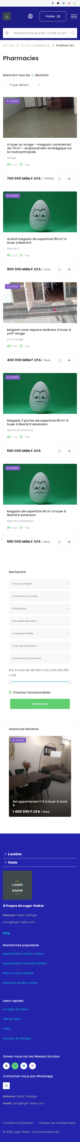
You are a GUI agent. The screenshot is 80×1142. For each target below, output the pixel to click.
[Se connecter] (30, 16)
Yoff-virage (15, 339)
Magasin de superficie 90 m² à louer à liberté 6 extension (36, 513)
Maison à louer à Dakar (18, 973)
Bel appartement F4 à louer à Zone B (40, 803)
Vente (12, 862)
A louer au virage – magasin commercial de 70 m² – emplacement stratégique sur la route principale (39, 148)
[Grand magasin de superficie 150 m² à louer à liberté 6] (40, 211)
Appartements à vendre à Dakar (25, 963)
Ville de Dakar (12, 1019)
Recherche (40, 704)
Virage (11, 158)
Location (15, 854)
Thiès (6, 1029)
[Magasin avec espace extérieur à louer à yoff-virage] (40, 302)
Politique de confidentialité (57, 1123)
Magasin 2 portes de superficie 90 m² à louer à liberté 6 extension (37, 422)
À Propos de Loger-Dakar (23, 905)
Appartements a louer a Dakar (23, 954)
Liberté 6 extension (20, 430)
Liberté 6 (13, 249)
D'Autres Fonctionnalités (31, 692)
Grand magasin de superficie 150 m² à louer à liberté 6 (36, 241)
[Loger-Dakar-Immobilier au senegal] (7, 16)
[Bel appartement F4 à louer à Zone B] (40, 776)
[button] (40, 854)
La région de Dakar (15, 1009)
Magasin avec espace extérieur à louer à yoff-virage (39, 332)
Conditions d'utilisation (18, 1123)
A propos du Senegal (17, 1038)
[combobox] (24, 85)
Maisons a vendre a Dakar (20, 983)
